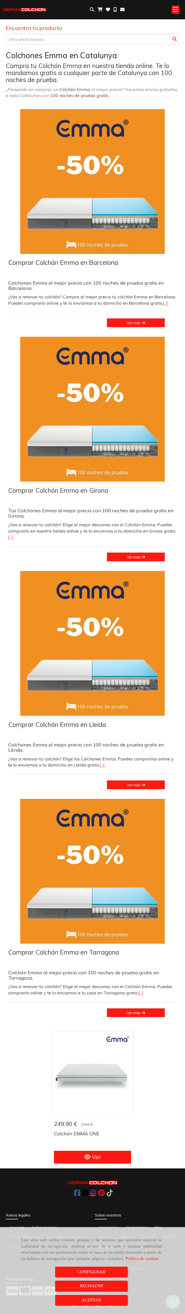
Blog (158, 1227)
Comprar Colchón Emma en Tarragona (63, 952)
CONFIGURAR (91, 1271)
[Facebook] (77, 1194)
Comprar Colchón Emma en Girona (58, 490)
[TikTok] (110, 1194)
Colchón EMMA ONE (76, 1134)
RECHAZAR (91, 1285)
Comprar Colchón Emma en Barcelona (63, 263)
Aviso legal (16, 1227)
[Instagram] (93, 1194)
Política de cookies (142, 1258)
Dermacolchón (109, 1227)
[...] (165, 303)
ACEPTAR (91, 1300)
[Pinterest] (101, 1194)
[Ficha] (92, 1072)
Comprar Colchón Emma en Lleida (57, 725)
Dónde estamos (137, 1227)
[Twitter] (85, 1194)
